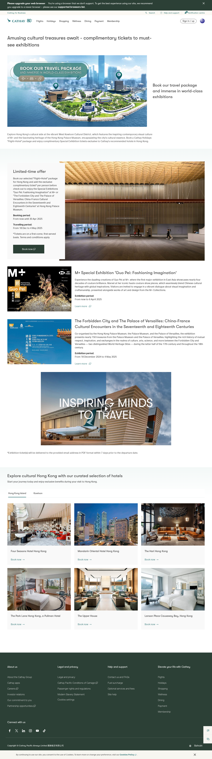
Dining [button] (88, 21)
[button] (18, 559)
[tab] (17, 493)
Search (152, 13)
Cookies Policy (127, 754)
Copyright (11, 745)
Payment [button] (99, 21)
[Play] (106, 409)
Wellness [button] (76, 21)
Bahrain (198, 745)
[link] (132, 211)
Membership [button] (113, 21)
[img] (204, 3)
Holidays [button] (51, 21)
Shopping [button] (64, 21)
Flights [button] (39, 21)
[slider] (42, 439)
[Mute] (46, 443)
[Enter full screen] (168, 442)
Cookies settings (66, 699)
